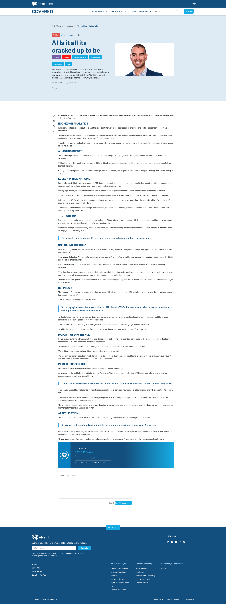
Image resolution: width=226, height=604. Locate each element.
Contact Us (36, 568)
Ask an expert (37, 571)
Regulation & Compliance (120, 583)
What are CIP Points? (81, 463)
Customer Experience (118, 572)
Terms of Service (173, 599)
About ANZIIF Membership (97, 463)
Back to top (112, 527)
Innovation (114, 576)
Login (194, 4)
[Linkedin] (53, 121)
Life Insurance (95, 57)
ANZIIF (34, 564)
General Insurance (80, 57)
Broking (56, 57)
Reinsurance (58, 64)
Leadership (140, 572)
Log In (93, 458)
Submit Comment (121, 503)
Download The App (39, 575)
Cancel (111, 503)
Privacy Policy (64, 553)
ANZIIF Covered (57, 26)
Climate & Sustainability (119, 569)
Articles (70, 26)
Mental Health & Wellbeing (145, 576)
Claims (67, 57)
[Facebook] (53, 126)
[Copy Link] (53, 115)
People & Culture (142, 583)
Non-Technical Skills (143, 579)
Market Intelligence (117, 579)
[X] (53, 131)
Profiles (164, 569)
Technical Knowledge (118, 590)
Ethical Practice (141, 569)
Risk (68, 64)
